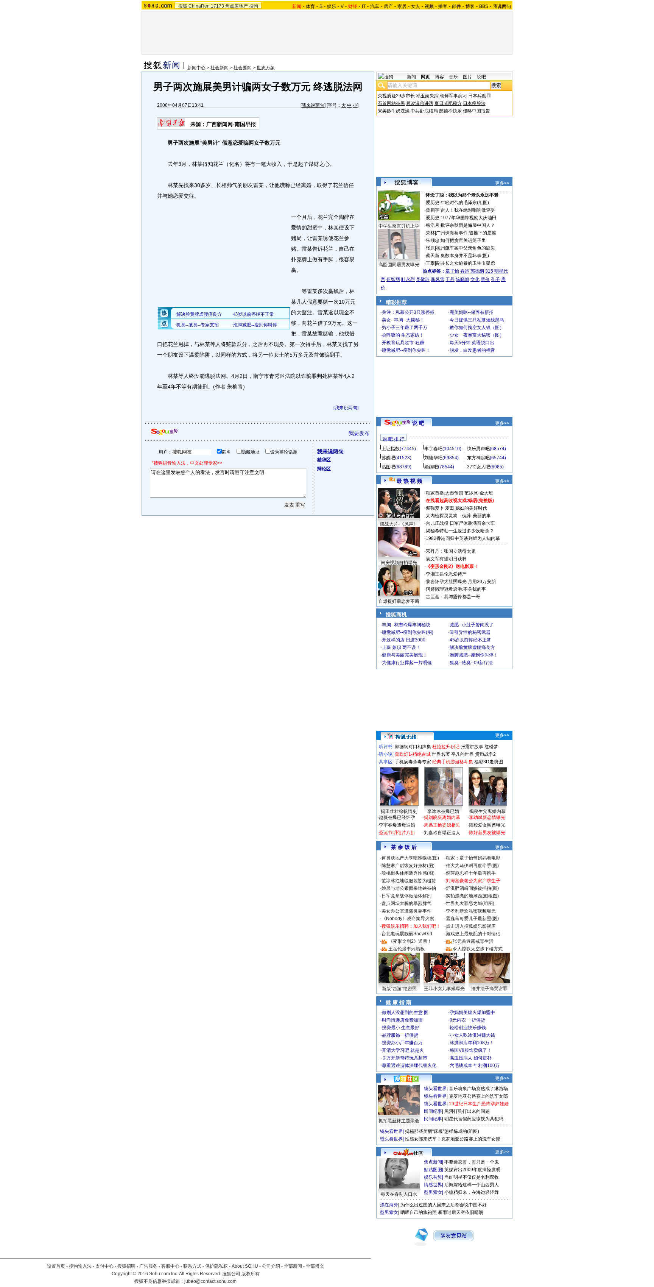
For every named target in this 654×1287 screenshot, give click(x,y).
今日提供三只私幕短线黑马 (477, 320)
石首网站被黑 (391, 103)
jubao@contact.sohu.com (210, 1281)
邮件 (456, 6)
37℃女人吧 (478, 467)
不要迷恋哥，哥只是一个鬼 (471, 1162)
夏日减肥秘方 (448, 103)
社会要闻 (243, 67)
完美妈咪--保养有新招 (472, 312)
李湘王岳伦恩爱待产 (446, 574)
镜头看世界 (435, 1088)
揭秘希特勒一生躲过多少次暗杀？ (460, 531)
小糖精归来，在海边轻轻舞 (471, 1192)
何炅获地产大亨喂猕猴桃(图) (410, 858)
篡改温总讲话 (419, 103)
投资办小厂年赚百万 (402, 1042)
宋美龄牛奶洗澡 (394, 111)
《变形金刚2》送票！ (410, 941)
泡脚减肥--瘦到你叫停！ (474, 655)
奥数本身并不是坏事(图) (465, 255)
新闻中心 (196, 67)
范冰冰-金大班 (478, 493)
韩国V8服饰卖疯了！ (471, 1050)
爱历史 (432, 202)
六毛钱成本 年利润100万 (475, 1065)
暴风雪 (437, 279)
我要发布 (359, 433)
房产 (388, 6)
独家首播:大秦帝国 (444, 493)
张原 (430, 248)
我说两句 (502, 6)
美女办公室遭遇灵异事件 (406, 911)
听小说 (385, 754)
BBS (483, 6)
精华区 (324, 459)
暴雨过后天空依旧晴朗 (460, 1212)
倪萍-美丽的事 (476, 515)
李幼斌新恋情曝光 (487, 817)
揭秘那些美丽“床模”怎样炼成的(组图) (442, 1131)
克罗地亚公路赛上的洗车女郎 (478, 1096)
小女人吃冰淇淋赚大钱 (472, 1035)
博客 (470, 6)
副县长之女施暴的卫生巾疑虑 (465, 263)
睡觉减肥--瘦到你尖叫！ (406, 350)
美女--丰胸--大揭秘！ (403, 320)
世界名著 (441, 754)
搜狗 (253, 6)
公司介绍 (271, 1266)
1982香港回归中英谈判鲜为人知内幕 (463, 538)
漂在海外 (389, 1204)
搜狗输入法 (80, 1266)
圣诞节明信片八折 (397, 832)
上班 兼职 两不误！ (401, 647)
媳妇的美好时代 (471, 508)
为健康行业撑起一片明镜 (407, 662)
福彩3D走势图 (488, 761)
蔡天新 (432, 255)
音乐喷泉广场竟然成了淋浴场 (478, 1088)
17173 (217, 6)
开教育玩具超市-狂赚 (403, 342)
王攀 (430, 263)
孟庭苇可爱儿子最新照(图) (472, 918)
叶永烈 (408, 279)
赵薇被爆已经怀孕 (397, 817)
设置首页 (56, 1266)
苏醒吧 (388, 457)
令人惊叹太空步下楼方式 (478, 949)
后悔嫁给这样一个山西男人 (471, 1184)
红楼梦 (491, 746)
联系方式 (192, 1266)
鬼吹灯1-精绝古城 (413, 754)
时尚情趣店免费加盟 (402, 1020)
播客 (442, 6)
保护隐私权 (216, 1266)
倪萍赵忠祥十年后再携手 (471, 873)
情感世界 (433, 1184)
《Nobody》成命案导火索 (408, 918)
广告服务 (148, 1266)
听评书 (385, 746)
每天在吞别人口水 (399, 1194)
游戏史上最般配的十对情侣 (473, 933)
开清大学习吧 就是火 (403, 1050)
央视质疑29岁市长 (396, 95)
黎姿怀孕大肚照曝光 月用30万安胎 (461, 581)
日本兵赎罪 (479, 95)
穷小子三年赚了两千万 (404, 327)
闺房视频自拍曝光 (399, 562)
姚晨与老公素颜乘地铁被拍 (409, 888)
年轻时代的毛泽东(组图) (465, 202)
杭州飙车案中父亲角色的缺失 (465, 248)
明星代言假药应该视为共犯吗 (473, 1119)
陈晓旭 (462, 279)
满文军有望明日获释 (446, 559)
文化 (475, 279)
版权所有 (250, 1273)
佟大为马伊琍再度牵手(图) (472, 865)
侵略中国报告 (476, 111)
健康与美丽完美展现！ (404, 655)
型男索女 (433, 1192)
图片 (467, 77)
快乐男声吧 (478, 448)
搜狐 (182, 6)
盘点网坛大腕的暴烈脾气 (406, 903)
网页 (425, 77)
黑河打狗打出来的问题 (467, 1111)
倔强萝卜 (435, 508)
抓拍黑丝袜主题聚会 (398, 1120)
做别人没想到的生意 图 (405, 1012)
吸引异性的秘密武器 (470, 632)
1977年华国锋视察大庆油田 (469, 217)
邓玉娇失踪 (427, 95)
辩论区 (324, 468)
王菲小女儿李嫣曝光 (444, 988)
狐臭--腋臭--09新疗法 (471, 662)
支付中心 (104, 1266)
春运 (464, 271)
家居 (401, 6)
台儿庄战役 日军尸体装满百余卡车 (460, 523)
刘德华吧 (433, 457)
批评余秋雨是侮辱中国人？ (468, 225)
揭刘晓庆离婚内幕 (442, 817)
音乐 (453, 77)
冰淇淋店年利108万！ (472, 1042)
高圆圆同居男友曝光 (398, 264)
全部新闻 (293, 1266)
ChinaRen (199, 6)
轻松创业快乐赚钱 (468, 1027)
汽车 (374, 6)
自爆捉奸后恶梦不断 (398, 601)
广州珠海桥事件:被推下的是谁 (466, 233)
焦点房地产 (236, 6)
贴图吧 (388, 467)
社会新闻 (219, 67)
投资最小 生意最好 (400, 1027)
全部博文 (315, 1266)
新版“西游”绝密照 (399, 988)
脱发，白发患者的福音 (472, 350)
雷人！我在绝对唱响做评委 (468, 210)
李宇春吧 (433, 448)
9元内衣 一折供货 (467, 1020)
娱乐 (331, 6)
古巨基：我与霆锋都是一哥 (453, 596)
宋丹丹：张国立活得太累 (451, 551)
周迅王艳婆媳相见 (442, 825)
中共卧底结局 (424, 111)
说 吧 (418, 423)
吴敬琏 (423, 279)
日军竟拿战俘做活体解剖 (406, 896)
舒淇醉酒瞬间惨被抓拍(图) (472, 888)
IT (364, 6)
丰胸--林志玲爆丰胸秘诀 (406, 624)
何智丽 (393, 279)
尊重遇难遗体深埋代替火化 (409, 1065)
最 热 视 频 (409, 481)
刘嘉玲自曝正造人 (442, 832)
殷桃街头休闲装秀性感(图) (408, 873)
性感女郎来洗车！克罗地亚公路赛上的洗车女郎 (452, 1139)
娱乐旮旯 (433, 1177)
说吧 (481, 77)
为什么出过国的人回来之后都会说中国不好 (443, 1204)
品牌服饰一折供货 (400, 1035)
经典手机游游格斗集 (452, 761)
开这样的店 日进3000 (403, 640)
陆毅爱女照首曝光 (487, 825)
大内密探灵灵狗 (442, 515)
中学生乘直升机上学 (398, 226)
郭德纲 (477, 271)
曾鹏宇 (432, 210)
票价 (485, 279)
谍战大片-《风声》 (399, 524)
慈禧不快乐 (450, 111)
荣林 (430, 233)
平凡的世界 (462, 754)
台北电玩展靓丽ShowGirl (407, 933)
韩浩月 (432, 225)
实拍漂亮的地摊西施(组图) (472, 896)
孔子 (495, 279)
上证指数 (391, 448)
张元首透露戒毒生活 (473, 941)
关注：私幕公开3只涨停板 (408, 312)
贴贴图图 (433, 1169)
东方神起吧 (478, 457)
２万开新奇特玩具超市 (404, 1058)
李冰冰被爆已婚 (443, 811)
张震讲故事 (472, 746)
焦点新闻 (433, 1162)
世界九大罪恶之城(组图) (470, 903)
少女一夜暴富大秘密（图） (477, 335)
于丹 (450, 279)
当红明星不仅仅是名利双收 (471, 1177)
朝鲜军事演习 (453, 95)
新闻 (411, 77)
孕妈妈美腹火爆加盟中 (472, 1012)
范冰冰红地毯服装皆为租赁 (409, 880)
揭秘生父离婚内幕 (487, 811)
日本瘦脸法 (474, 103)
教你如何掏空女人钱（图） (477, 327)
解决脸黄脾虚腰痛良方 (472, 647)
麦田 (449, 508)
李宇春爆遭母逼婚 (397, 825)
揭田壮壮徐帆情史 (399, 811)
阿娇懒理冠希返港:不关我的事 (456, 589)
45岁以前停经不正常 (470, 640)
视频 (429, 6)
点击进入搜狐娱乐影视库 (471, 926)
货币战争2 (485, 754)
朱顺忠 (432, 240)
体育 (310, 6)
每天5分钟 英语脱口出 (472, 342)
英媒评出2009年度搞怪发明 (472, 1169)
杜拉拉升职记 (445, 746)
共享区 (385, 761)
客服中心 (170, 1266)
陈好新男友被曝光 (487, 832)
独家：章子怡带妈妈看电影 (473, 858)
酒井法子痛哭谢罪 (489, 988)
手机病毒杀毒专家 (413, 761)
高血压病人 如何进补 (471, 1058)
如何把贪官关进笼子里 (463, 240)
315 (489, 271)
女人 (415, 6)
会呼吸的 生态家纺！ (403, 335)
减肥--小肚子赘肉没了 (472, 624)
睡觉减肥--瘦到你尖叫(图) (407, 632)
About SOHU (245, 1266)
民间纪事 (433, 1111)
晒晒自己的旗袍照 (418, 1212)
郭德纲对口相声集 (413, 746)
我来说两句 (313, 105)
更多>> (502, 183)
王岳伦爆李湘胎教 (406, 949)
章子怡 (452, 271)
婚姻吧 (431, 467)
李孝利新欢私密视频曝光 (471, 911)
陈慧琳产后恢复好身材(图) (408, 865)
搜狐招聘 (126, 1266)
